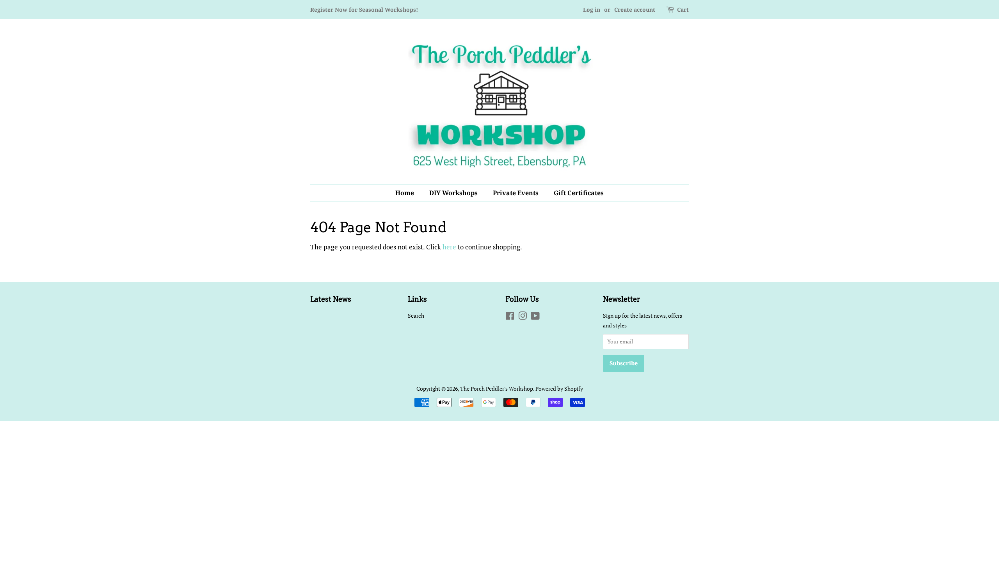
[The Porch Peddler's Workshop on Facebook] (509, 317)
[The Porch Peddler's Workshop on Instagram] (522, 317)
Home (404, 193)
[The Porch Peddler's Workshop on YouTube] (535, 317)
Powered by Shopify (559, 388)
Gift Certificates (579, 193)
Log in (591, 9)
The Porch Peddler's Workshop (496, 388)
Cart (683, 9)
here (449, 246)
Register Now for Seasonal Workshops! (364, 9)
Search (416, 315)
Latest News (330, 299)
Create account (634, 9)
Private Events (516, 193)
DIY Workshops (453, 193)
